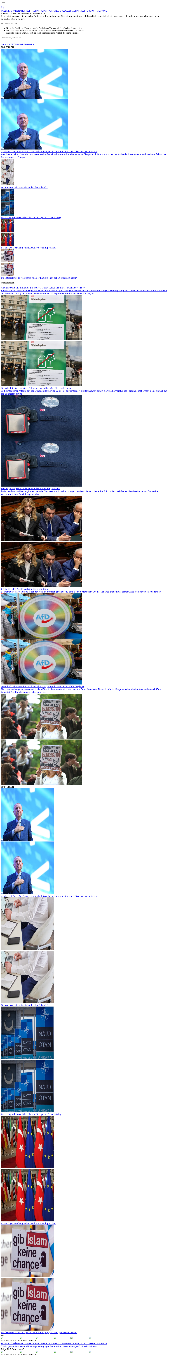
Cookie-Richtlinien (88, 1346)
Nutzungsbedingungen (38, 1346)
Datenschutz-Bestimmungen (64, 1346)
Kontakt (19, 1346)
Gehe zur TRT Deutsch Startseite (17, 44)
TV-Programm (8, 1346)
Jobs (25, 1346)
